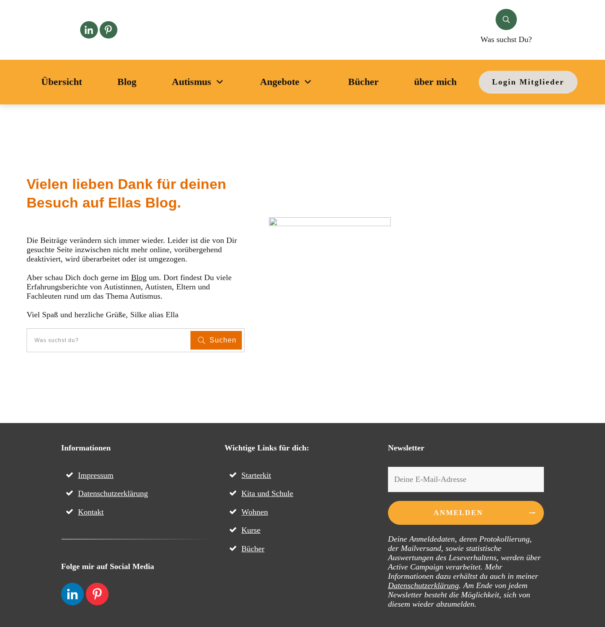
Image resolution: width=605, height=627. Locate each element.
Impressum (95, 475)
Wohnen (254, 512)
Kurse (250, 530)
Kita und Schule (267, 493)
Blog (139, 277)
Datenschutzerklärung (113, 493)
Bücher (252, 548)
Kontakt (91, 512)
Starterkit (256, 475)
